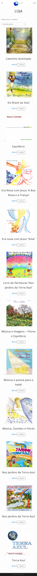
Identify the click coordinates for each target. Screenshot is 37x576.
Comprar (21, 64)
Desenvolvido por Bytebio (18, 574)
